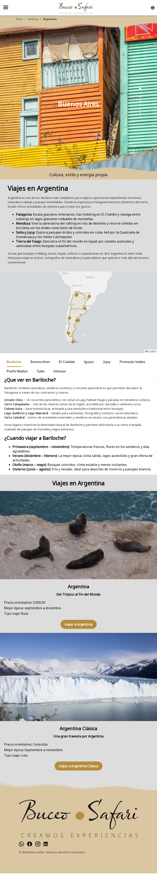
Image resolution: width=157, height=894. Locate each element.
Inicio (19, 19)
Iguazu (89, 362)
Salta (40, 371)
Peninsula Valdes (132, 362)
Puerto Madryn (17, 371)
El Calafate (67, 362)
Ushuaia (59, 371)
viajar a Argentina (78, 624)
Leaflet (152, 351)
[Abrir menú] (5, 8)
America (32, 19)
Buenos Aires (40, 362)
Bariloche (14, 362)
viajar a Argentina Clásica (78, 766)
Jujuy (107, 362)
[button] (85, 308)
